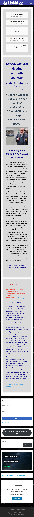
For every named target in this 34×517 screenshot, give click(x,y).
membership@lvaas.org (17, 272)
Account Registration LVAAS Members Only (17, 433)
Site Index (12, 509)
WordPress (21, 514)
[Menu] (30, 2)
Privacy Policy (21, 509)
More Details (7, 466)
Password (5, 411)
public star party (21, 380)
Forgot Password (7, 422)
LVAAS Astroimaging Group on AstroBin (15, 476)
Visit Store (17, 498)
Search (4, 441)
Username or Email (7, 405)
